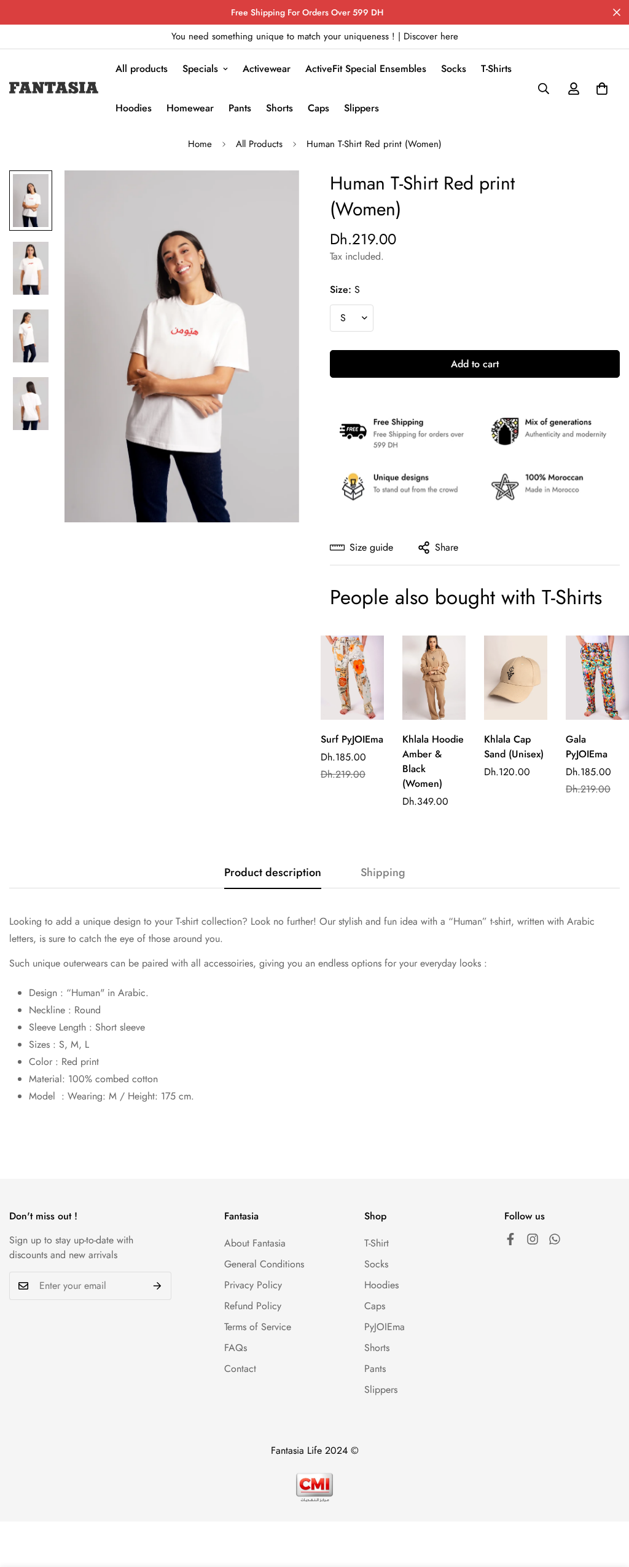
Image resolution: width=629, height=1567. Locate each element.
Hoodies (133, 108)
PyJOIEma (384, 1327)
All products (141, 69)
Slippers (361, 108)
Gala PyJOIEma (587, 746)
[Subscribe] (157, 1286)
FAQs (235, 1348)
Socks (453, 69)
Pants (240, 108)
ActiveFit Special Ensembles (365, 69)
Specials (200, 69)
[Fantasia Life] (53, 89)
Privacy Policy (253, 1285)
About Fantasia (255, 1243)
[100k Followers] (510, 1239)
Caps (318, 108)
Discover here (431, 36)
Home (200, 144)
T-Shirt (376, 1243)
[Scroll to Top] (605, 1500)
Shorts (279, 108)
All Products (259, 144)
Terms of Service (257, 1327)
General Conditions (264, 1264)
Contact (240, 1369)
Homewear (190, 108)
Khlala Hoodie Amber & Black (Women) (433, 761)
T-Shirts (496, 69)
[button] (602, 88)
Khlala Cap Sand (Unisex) (514, 746)
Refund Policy (252, 1306)
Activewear (267, 69)
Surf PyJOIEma (352, 739)
